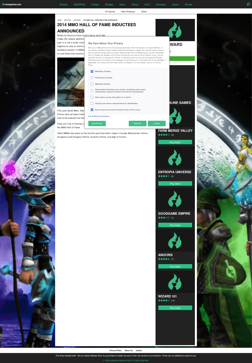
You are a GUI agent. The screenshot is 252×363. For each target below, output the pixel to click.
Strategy (109, 4)
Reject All (137, 123)
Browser (64, 4)
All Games (110, 11)
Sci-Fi (147, 4)
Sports (175, 4)
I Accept (157, 123)
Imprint (139, 350)
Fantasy (95, 4)
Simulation (161, 4)
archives (77, 20)
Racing (135, 4)
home (59, 20)
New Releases (128, 11)
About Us (129, 350)
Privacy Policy (116, 350)
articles (67, 20)
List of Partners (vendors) (98, 116)
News (144, 11)
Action (122, 4)
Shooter (188, 4)
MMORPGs (79, 4)
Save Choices (97, 123)
